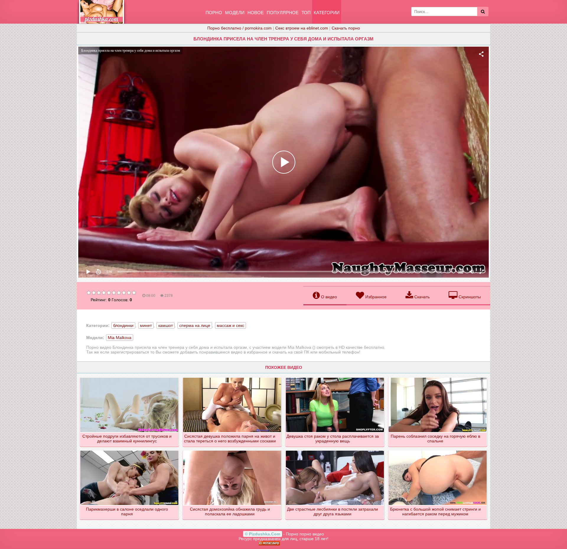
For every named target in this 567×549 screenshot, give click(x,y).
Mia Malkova (119, 337)
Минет (146, 325)
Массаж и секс (230, 325)
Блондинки (123, 325)
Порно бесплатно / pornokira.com (239, 28)
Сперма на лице (194, 325)
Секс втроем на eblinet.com (301, 28)
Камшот (165, 325)
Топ (306, 12)
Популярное (283, 12)
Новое (255, 12)
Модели (235, 12)
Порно (214, 12)
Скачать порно (346, 28)
